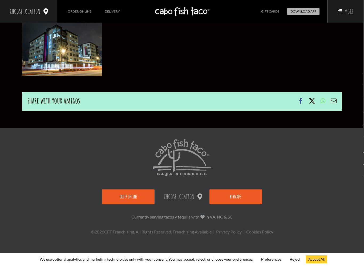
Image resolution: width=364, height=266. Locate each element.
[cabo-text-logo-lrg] (182, 7)
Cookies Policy (259, 231)
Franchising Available (192, 231)
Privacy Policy (229, 231)
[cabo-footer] (182, 140)
